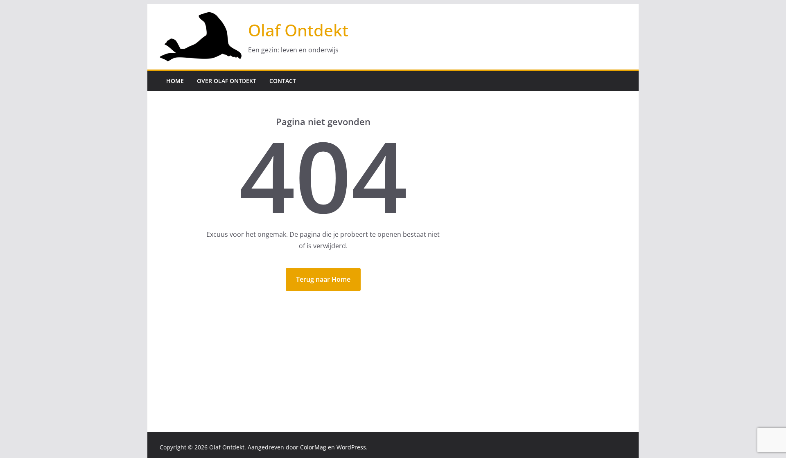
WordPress (351, 447)
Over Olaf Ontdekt (226, 81)
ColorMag (313, 447)
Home (175, 81)
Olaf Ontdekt (298, 30)
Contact (282, 81)
